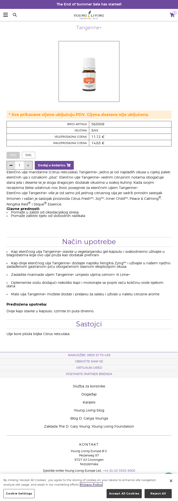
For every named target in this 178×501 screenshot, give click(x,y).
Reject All (158, 493)
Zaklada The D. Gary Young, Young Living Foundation (89, 426)
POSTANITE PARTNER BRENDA (89, 374)
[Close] (171, 481)
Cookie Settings (19, 493)
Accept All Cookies (124, 493)
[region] (89, 487)
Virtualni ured (89, 367)
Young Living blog (89, 410)
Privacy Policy (91, 484)
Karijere (89, 402)
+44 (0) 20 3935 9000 (119, 470)
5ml (28, 155)
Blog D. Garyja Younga (89, 418)
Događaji (89, 394)
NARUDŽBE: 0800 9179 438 (89, 355)
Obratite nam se (89, 361)
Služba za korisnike (89, 386)
